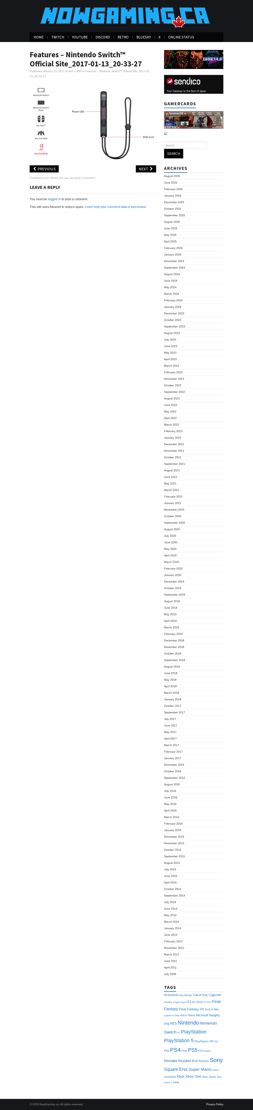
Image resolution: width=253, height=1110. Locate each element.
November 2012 (174, 947)
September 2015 (174, 856)
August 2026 (172, 176)
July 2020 (170, 535)
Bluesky (143, 37)
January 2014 (172, 928)
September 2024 (174, 267)
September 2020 (174, 522)
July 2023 (170, 339)
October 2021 (172, 457)
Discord (102, 37)
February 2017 (173, 751)
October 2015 (172, 849)
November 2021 (174, 450)
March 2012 (171, 954)
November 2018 (174, 647)
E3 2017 (207, 1002)
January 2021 (172, 503)
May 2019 (170, 614)
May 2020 (170, 548)
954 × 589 (75, 71)
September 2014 (174, 895)
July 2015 (170, 869)
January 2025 (172, 254)
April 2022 (170, 418)
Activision (171, 995)
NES (173, 1023)
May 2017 (170, 732)
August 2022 (172, 398)
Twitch (57, 37)
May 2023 (170, 352)
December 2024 (174, 261)
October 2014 (172, 889)
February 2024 (173, 300)
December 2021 (174, 444)
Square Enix (176, 1069)
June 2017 (170, 725)
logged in (54, 199)
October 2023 (172, 320)
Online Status (181, 37)
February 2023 (173, 372)
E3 (189, 1002)
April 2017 (170, 738)
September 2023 (174, 326)
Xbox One (193, 1076)
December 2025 (174, 202)
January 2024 (172, 306)
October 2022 (172, 385)
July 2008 (170, 974)
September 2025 (174, 215)
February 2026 (173, 189)
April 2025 (170, 241)
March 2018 (171, 692)
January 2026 (172, 195)
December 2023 (174, 313)
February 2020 (173, 568)
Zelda (176, 1082)
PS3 (166, 1050)
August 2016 (172, 784)
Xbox (181, 1076)
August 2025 (172, 221)
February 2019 (173, 633)
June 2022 (170, 405)
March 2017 (171, 745)
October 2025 (172, 208)
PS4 (175, 1050)
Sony (216, 1060)
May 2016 (170, 804)
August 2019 (172, 601)
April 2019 (170, 620)
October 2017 (172, 705)
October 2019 (172, 588)
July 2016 (170, 790)
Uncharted (170, 1076)
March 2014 (171, 921)
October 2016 (172, 771)
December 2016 (174, 764)
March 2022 (171, 424)
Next (144, 168)
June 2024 (170, 280)
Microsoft (202, 1015)
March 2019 (171, 627)
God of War (212, 1009)
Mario (191, 1015)
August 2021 (172, 470)
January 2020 (172, 575)
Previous (46, 168)
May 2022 (170, 411)
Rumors (203, 1061)
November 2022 (174, 378)
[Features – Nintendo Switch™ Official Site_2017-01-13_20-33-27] (93, 122)
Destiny (168, 1002)
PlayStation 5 (179, 1040)
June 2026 (170, 182)
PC (178, 1033)
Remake (170, 1061)
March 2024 (171, 293)
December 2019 (174, 581)
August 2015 (172, 862)
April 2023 (170, 359)
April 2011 (170, 967)
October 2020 (172, 516)
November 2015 (174, 843)
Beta (181, 995)
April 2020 (170, 555)
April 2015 (170, 882)
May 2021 (170, 483)
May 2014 (170, 915)
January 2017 (172, 758)
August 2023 (172, 333)
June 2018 (170, 673)
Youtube (80, 37)
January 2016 (172, 830)
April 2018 (170, 686)
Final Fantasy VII (191, 1009)
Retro (123, 37)
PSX (200, 1051)
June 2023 (170, 346)
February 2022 (173, 431)
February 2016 (173, 823)
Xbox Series (209, 1076)
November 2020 (174, 509)
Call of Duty (200, 995)
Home (38, 37)
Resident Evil (188, 1061)
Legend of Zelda (171, 1015)
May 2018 (170, 679)
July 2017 (170, 719)
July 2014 (170, 902)
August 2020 (172, 529)
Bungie (188, 995)
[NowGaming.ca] (126, 15)
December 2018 (174, 640)
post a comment (85, 177)
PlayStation (194, 1031)
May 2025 (170, 234)
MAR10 (183, 1015)
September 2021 (174, 463)
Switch (215, 1070)
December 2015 (174, 836)
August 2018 (172, 666)
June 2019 (170, 607)
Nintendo (188, 1023)
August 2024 (172, 274)
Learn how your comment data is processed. (115, 207)
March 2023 (171, 365)
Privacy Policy (214, 1104)
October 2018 (172, 653)
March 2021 (171, 490)
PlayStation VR (203, 1041)
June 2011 (170, 961)
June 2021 (170, 476)
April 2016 (170, 810)
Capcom (215, 995)
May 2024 (170, 287)
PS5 (192, 1050)
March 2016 (171, 817)
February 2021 (173, 496)
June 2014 (170, 908)
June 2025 (170, 228)
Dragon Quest (180, 1002)
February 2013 (173, 941)
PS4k (184, 1051)
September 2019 (174, 594)
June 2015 (170, 875)
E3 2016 (197, 1002)
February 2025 (173, 248)
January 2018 (172, 699)
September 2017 (174, 712)
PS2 (216, 1041)
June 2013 (170, 934)
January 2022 (172, 437)
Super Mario (199, 1069)
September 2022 (174, 391)
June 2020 (170, 542)
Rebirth (207, 1051)
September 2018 (174, 660)
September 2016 (174, 777)
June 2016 (170, 797)
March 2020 (171, 562)
